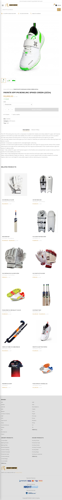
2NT (2, 402)
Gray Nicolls (4, 420)
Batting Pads (4, 445)
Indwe (2, 427)
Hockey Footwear (36, 447)
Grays (2, 422)
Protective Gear (5, 454)
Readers (34, 420)
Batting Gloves (4, 442)
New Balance (35, 406)
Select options (37, 109)
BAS (2, 409)
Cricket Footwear (5, 451)
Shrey (33, 422)
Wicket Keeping (5, 447)
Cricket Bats (4, 440)
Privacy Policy (18, 472)
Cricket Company (5, 413)
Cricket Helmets (5, 456)
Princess (34, 416)
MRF (33, 402)
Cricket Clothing (5, 449)
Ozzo (33, 411)
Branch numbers (36, 13)
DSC (2, 418)
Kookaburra (4, 431)
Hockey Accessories (37, 454)
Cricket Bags (4, 458)
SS (32, 425)
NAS (33, 404)
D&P (2, 416)
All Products (10, 89)
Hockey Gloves (35, 445)
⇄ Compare (6, 114)
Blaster (3, 411)
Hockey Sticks (35, 440)
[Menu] (2, 5)
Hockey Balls (35, 449)
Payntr (33, 413)
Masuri (2, 434)
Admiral (3, 406)
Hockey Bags (35, 451)
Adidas (2, 404)
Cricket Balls (4, 461)
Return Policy (35, 129)
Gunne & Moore (5, 425)
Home (5, 89)
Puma (33, 418)
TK (32, 427)
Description (26, 129)
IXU (2, 429)
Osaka (33, 409)
